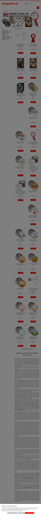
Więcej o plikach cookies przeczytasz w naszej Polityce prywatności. (12, 510)
